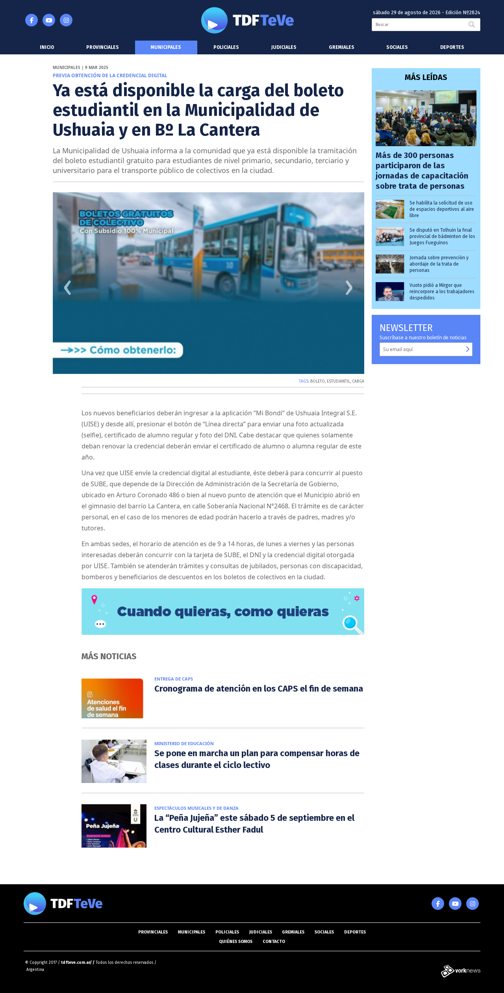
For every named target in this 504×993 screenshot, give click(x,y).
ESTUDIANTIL (338, 381)
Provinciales (102, 47)
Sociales (397, 47)
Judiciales (283, 47)
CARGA (358, 381)
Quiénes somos (235, 941)
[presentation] (68, 290)
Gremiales (341, 47)
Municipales (166, 47)
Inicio (47, 47)
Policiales (226, 47)
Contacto (274, 941)
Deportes (452, 47)
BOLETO (317, 381)
